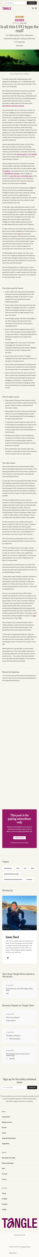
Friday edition (11, 1020)
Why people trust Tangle (8, 1158)
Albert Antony (19, 74)
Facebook (4, 1204)
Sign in (26, 842)
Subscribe (32, 3)
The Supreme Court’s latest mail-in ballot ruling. (18, 1055)
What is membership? (8, 1163)
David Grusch (19, 45)
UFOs (18, 868)
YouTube (4, 1209)
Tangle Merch (5, 1143)
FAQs (3, 1168)
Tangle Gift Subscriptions (9, 1138)
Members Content (7, 1122)
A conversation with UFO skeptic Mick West (19, 989)
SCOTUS (11, 1058)
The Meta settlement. (13, 1036)
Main (4, 1111)
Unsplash (26, 74)
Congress (29, 879)
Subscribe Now (19, 837)
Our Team (4, 1174)
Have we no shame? (13, 1017)
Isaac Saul (23, 23)
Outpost (23, 1247)
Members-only (19, 20)
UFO (25, 868)
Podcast (4, 1127)
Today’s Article (6, 1117)
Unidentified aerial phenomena (13, 879)
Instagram (4, 1199)
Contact (4, 1179)
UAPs (32, 868)
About (4, 1152)
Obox (28, 1247)
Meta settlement (14, 1038)
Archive (4, 1133)
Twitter (4, 1193)
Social (4, 1188)
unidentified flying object (11, 874)
